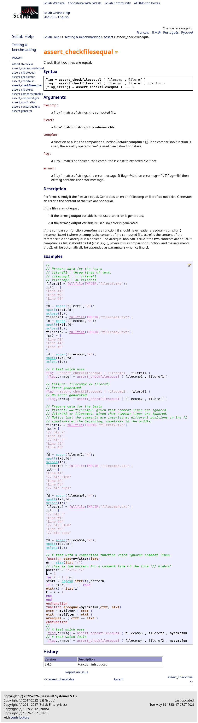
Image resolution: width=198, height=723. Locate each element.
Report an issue (76, 672)
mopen (60, 306)
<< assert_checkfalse (59, 679)
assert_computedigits (25, 98)
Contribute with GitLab (84, 3)
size (59, 562)
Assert (17, 57)
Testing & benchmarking (24, 47)
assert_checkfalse (23, 81)
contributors (20, 717)
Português (171, 32)
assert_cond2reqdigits (26, 106)
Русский (187, 32)
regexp (67, 581)
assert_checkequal (23, 72)
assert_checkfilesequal (27, 85)
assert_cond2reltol (23, 102)
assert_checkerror (23, 77)
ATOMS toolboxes (147, 3)
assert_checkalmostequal (28, 68)
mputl (51, 310)
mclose (52, 313)
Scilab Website (54, 3)
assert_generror (22, 111)
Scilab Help (23, 36)
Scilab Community (117, 3)
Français (143, 32)
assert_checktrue (22, 89)
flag (50, 373)
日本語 (156, 32)
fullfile (75, 284)
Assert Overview (22, 64)
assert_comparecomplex (27, 94)
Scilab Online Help (57, 13)
